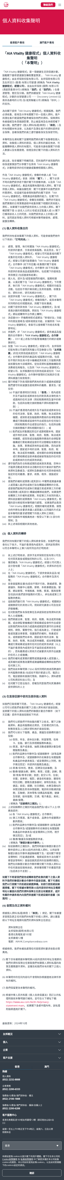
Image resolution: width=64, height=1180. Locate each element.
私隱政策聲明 (27, 1159)
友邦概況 (8, 1034)
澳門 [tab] (46, 1066)
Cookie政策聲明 (9, 1159)
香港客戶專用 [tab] (17, 42)
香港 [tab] (17, 1066)
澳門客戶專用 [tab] (47, 42)
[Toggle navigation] (60, 4)
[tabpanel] (32, 535)
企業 (5, 1049)
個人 (5, 1042)
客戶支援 (8, 1057)
